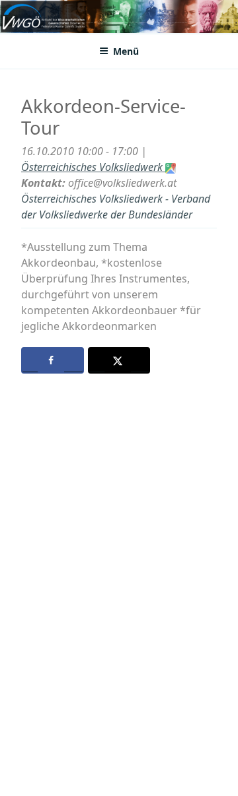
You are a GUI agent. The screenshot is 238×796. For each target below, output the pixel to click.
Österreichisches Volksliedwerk (93, 167)
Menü (126, 51)
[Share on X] (119, 360)
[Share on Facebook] (52, 360)
